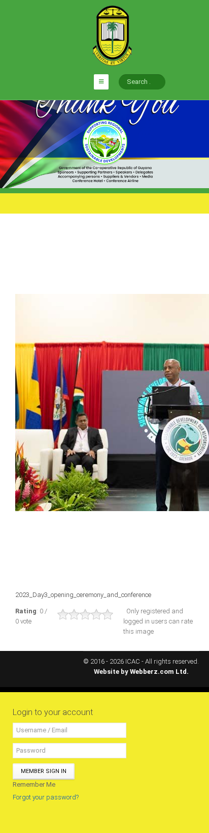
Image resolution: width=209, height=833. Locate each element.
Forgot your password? (46, 797)
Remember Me (34, 784)
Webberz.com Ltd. (159, 671)
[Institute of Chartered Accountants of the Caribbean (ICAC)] (112, 35)
